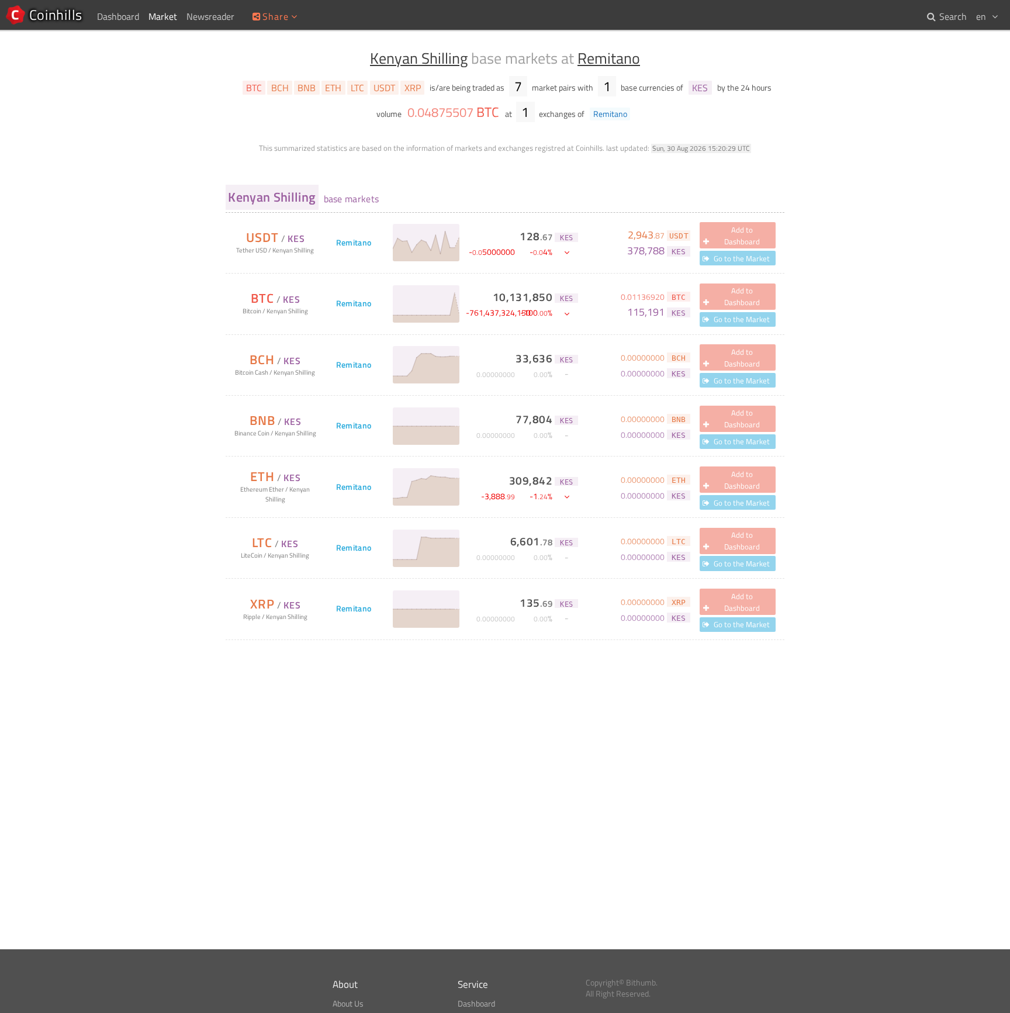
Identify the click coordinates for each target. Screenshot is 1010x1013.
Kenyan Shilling (419, 58)
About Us (348, 1003)
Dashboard (476, 1003)
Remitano (608, 58)
